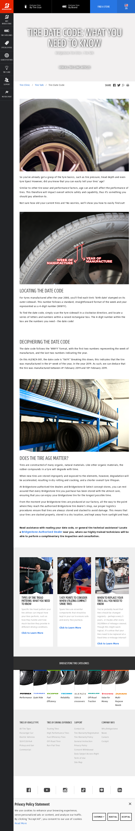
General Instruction (83, 741)
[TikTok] (83, 790)
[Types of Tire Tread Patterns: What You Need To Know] (36, 575)
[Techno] (67, 680)
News (104, 733)
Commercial (25, 749)
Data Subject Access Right (86, 754)
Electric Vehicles (27, 737)
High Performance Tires (58, 733)
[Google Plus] (123, 85)
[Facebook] (114, 85)
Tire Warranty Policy (83, 737)
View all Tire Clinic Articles (74, 67)
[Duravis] (122, 680)
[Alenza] (81, 680)
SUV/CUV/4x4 (26, 741)
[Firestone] (108, 680)
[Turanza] (40, 680)
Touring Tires (53, 728)
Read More (21, 823)
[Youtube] (47, 790)
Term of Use (80, 758)
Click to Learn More (32, 633)
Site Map (78, 762)
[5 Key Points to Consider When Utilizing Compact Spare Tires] (74, 575)
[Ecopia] (54, 680)
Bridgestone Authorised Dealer (42, 531)
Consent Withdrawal (84, 749)
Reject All (113, 816)
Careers (105, 737)
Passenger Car (26, 733)
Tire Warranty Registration (86, 733)
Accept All (126, 816)
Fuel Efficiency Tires (56, 737)
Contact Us (79, 728)
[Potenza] (26, 680)
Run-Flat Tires (53, 745)
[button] (7, 20)
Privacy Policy (80, 745)
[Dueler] (95, 680)
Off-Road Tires (54, 741)
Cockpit (105, 741)
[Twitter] (119, 85)
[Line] (102, 790)
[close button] (130, 803)
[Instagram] (65, 790)
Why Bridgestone (110, 728)
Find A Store (104, 6)
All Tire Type (25, 728)
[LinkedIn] (120, 790)
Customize (98, 816)
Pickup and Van (27, 745)
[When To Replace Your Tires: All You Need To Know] (112, 575)
